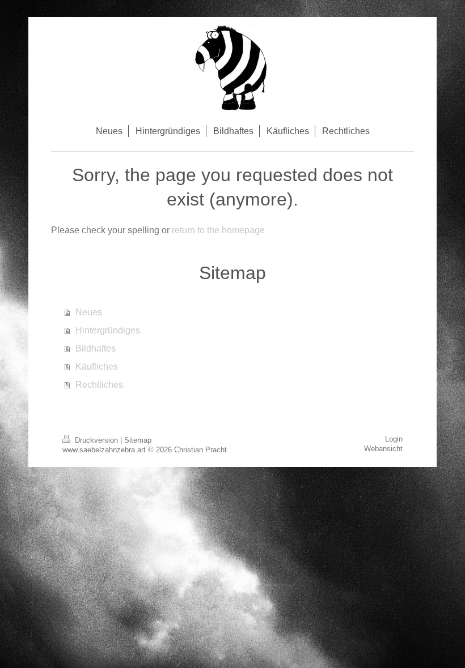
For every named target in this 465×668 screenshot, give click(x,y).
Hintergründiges (107, 330)
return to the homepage (218, 230)
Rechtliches (99, 384)
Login (394, 439)
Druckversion (96, 440)
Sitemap (137, 440)
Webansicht (383, 449)
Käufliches (96, 366)
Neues (88, 312)
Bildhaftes (95, 348)
